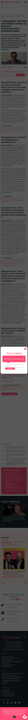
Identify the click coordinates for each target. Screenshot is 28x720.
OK (14, 717)
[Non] (26, 713)
